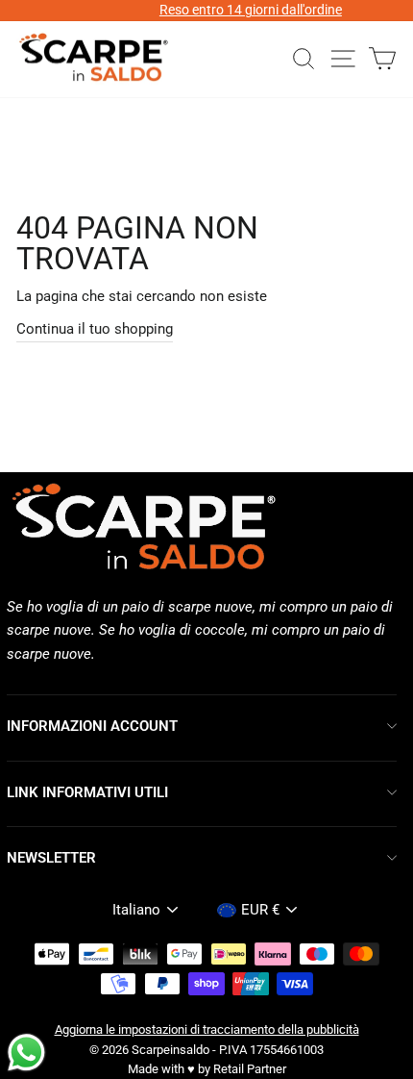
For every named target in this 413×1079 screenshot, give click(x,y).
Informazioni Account (92, 726)
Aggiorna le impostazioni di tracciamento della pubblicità (207, 1029)
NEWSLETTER (51, 857)
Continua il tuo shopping (94, 329)
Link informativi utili (87, 792)
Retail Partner (249, 1069)
